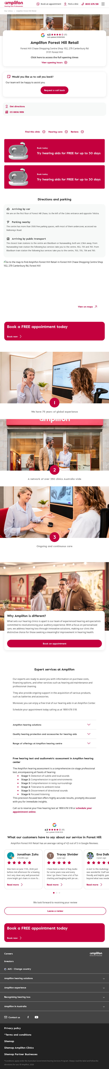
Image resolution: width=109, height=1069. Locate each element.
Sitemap (9, 1041)
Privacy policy (12, 1028)
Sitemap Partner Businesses (20, 1054)
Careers (8, 953)
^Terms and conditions (17, 1034)
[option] (23, 869)
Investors (9, 961)
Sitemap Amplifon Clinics (19, 1047)
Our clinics (8, 10)
